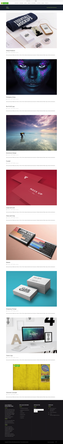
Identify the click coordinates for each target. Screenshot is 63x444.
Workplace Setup (10, 97)
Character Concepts (11, 392)
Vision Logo (9, 355)
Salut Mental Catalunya (24, 408)
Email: (35, 408)
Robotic (8, 262)
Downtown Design (11, 153)
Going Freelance (10, 50)
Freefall (8, 161)
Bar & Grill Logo (10, 106)
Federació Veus (22, 414)
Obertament (22, 412)
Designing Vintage (11, 309)
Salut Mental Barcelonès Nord (51, 7)
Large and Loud (10, 207)
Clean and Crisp (10, 216)
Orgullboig (22, 417)
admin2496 (9, 52)
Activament (22, 416)
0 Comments (16, 52)
